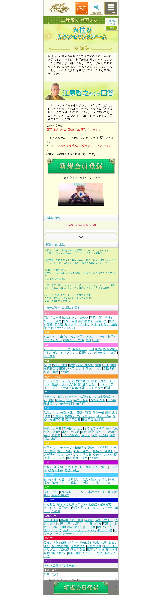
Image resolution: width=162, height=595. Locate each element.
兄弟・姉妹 (60, 365)
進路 (84, 432)
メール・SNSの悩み (73, 387)
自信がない (51, 447)
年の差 (58, 324)
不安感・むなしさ (66, 467)
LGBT (71, 327)
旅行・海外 (100, 467)
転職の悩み (67, 412)
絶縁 (108, 387)
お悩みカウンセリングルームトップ (65, 579)
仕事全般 (98, 412)
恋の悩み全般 (52, 317)
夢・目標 (85, 467)
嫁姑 (72, 365)
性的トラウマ (57, 327)
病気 (95, 435)
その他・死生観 (100, 482)
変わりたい (64, 454)
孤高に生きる (96, 549)
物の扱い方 (74, 527)
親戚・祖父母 (85, 365)
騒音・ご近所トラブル (72, 504)
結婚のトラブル (73, 340)
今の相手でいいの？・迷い (88, 336)
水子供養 (89, 527)
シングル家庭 (71, 435)
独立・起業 (103, 416)
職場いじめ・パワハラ (80, 416)
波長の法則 (83, 542)
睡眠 (71, 553)
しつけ (55, 432)
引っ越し (50, 504)
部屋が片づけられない (87, 507)
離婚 (99, 349)
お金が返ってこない (73, 492)
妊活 (113, 352)
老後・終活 (71, 470)
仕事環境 (111, 412)
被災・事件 (55, 470)
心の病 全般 (97, 400)
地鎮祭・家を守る (100, 504)
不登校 (67, 428)
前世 (78, 553)
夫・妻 (52, 479)
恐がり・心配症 (98, 447)
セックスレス (69, 352)
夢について (104, 530)
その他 (64, 372)
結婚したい (51, 336)
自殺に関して (60, 482)
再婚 (88, 340)
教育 (91, 432)
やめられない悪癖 (105, 454)
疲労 (47, 416)
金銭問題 (109, 368)
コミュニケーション (57, 381)
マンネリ (84, 324)
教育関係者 (73, 419)
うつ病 (111, 400)
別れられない (101, 324)
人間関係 (58, 416)
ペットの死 (67, 565)
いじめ (77, 428)
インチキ (80, 533)
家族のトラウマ (70, 368)
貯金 (110, 492)
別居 (83, 352)
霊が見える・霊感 (71, 520)
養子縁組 (49, 356)
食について (58, 553)
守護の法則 (99, 542)
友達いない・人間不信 (66, 384)
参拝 (60, 523)
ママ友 (55, 435)
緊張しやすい (83, 451)
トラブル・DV (91, 368)
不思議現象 (51, 520)
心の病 (103, 435)
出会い (83, 317)
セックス (70, 324)
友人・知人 (89, 479)
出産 (54, 438)
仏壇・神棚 (58, 527)
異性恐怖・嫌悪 (77, 458)
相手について (81, 381)
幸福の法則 (94, 546)
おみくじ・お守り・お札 (79, 530)
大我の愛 (63, 549)
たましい (89, 553)
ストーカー (95, 387)
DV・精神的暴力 (98, 352)
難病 (51, 400)
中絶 (112, 479)
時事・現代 (51, 574)
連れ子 (85, 435)
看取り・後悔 (79, 482)
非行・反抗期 (70, 432)
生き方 (48, 467)
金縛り (89, 520)
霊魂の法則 (51, 542)
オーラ (67, 533)
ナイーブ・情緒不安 (73, 447)
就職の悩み (51, 412)
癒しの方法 (104, 527)
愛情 (98, 365)
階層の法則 (67, 542)
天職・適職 (83, 412)
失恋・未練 (70, 321)
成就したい (70, 317)
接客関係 (87, 419)
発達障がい (51, 403)
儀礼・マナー (104, 520)
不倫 (93, 317)
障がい (60, 400)
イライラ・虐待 (94, 428)
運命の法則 (78, 546)
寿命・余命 (81, 400)
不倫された (79, 349)
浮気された (86, 321)
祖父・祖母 (66, 479)
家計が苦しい (97, 492)
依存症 (80, 403)
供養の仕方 (94, 523)
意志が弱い (64, 451)
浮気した (101, 321)
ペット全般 (51, 565)
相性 (100, 317)
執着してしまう (55, 458)
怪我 (69, 400)
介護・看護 (51, 372)
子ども (102, 479)
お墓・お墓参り (74, 523)
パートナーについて (57, 349)
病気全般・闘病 (54, 396)
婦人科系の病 (102, 396)
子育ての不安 (52, 428)
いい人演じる (83, 454)
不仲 (106, 365)
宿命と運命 (78, 549)
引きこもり (89, 384)
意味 (96, 340)
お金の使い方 (60, 495)
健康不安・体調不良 (79, 396)
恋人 (78, 479)
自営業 (99, 419)
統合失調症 (67, 403)
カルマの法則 (60, 546)
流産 (47, 482)
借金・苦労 (51, 492)
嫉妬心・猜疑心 (103, 451)
